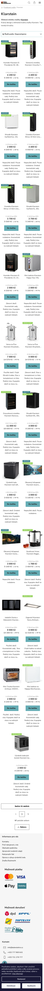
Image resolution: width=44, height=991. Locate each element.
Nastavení (21, 979)
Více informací (17, 974)
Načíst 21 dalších (22, 806)
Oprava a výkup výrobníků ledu (14, 857)
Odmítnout (11, 986)
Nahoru (23, 827)
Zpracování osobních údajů (12, 851)
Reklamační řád (8, 854)
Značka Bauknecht (9, 860)
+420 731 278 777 (15, 957)
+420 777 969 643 (15, 952)
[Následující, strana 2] (22, 814)
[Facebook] (4, 963)
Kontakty (5, 841)
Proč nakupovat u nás (10, 845)
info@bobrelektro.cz (15, 947)
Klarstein (24, 20)
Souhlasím (31, 986)
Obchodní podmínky (9, 848)
